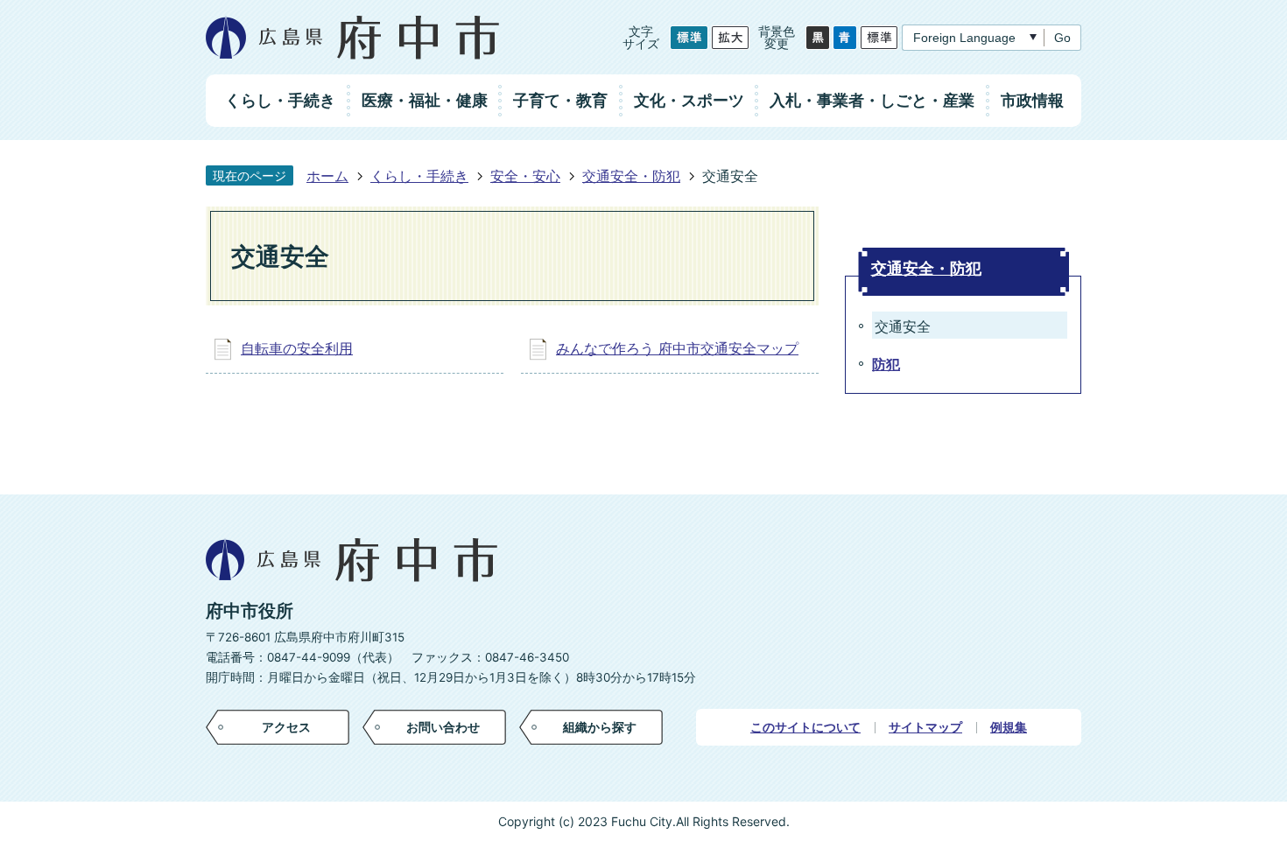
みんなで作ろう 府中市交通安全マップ (677, 348)
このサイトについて (805, 727)
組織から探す (599, 726)
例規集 (1008, 727)
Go (1062, 38)
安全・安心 (525, 176)
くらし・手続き (419, 176)
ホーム (327, 176)
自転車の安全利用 (297, 348)
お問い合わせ (443, 726)
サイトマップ (925, 727)
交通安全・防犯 (631, 176)
